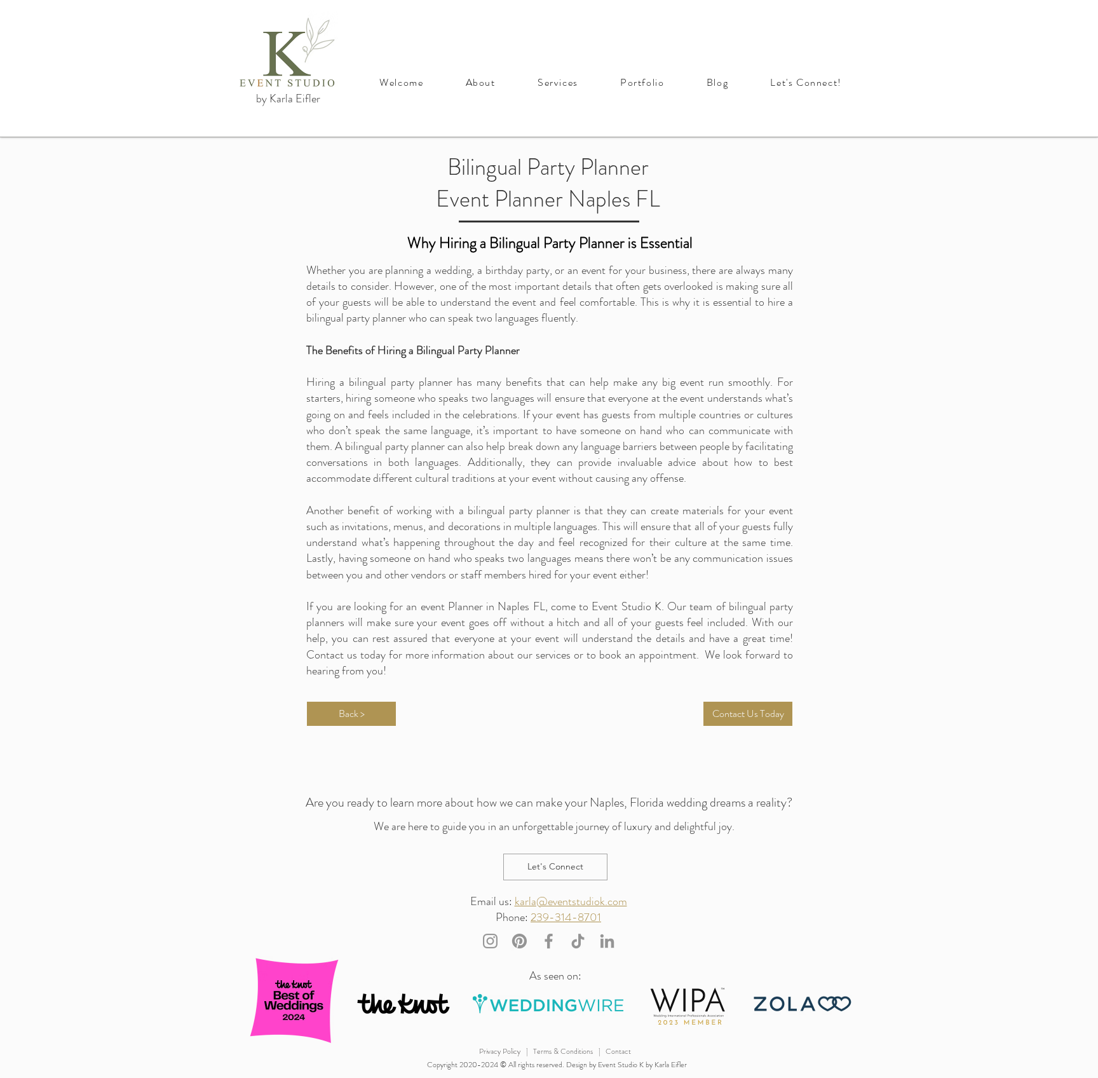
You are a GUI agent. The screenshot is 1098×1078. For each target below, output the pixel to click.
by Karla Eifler (288, 98)
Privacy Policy (499, 1051)
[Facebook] (549, 941)
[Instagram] (490, 941)
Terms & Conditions (563, 1051)
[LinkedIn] (607, 941)
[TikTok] (578, 941)
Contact (618, 1051)
